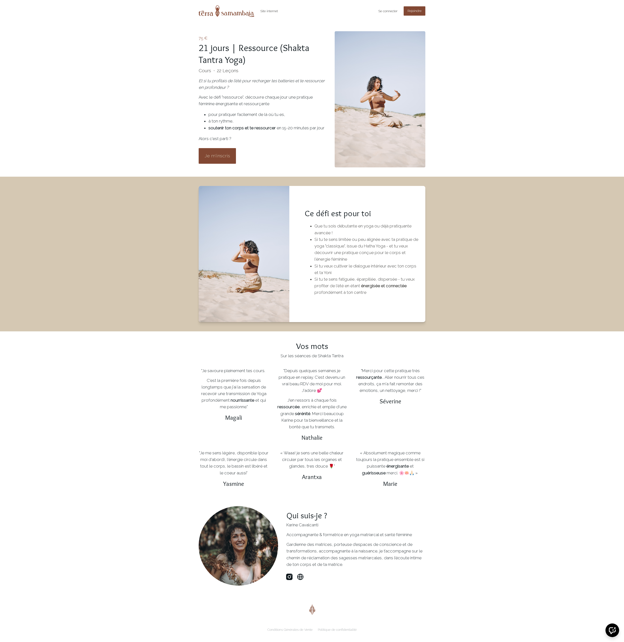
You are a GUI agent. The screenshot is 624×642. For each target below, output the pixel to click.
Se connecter (388, 11)
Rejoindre (414, 11)
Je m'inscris (217, 156)
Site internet (269, 11)
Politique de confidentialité (337, 630)
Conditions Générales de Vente (289, 630)
